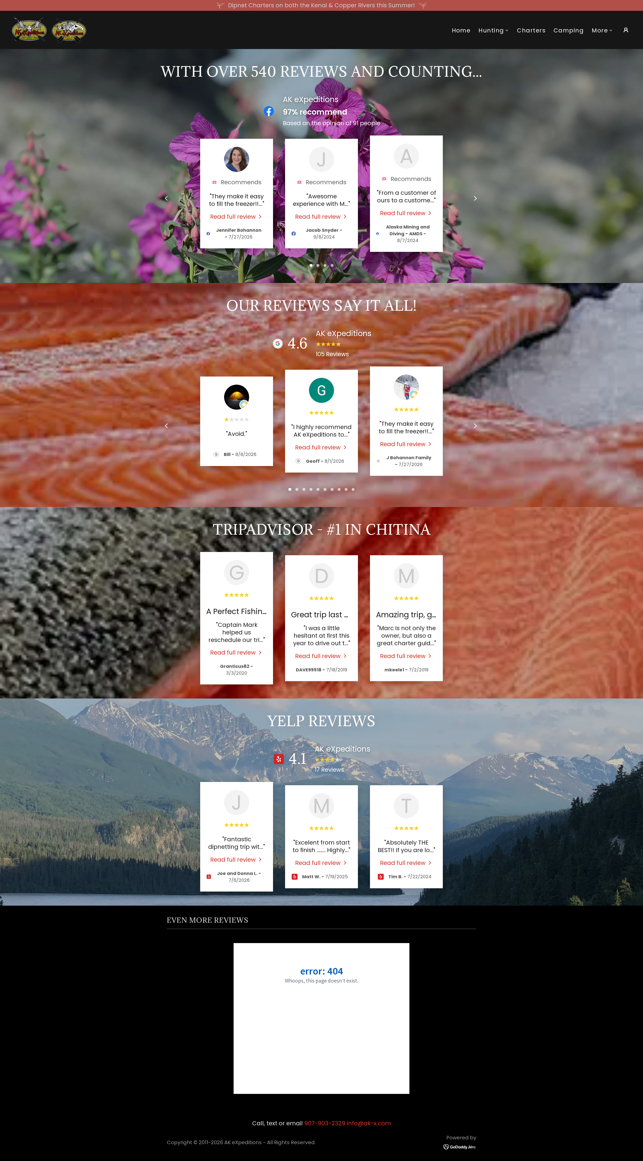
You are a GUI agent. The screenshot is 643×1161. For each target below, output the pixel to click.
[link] (49, 29)
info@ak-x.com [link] (369, 1123)
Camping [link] (569, 30)
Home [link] (461, 30)
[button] (493, 30)
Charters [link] (531, 30)
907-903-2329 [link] (324, 1123)
